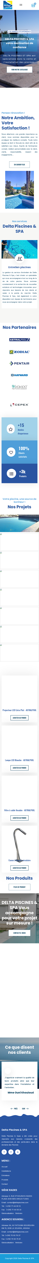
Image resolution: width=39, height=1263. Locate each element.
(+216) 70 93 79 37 (12, 1235)
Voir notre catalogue (19, 69)
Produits (5, 1180)
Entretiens (5, 1175)
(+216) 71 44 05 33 (13, 1210)
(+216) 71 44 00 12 (13, 1206)
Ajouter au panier (19, 718)
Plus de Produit (20, 887)
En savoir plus (19, 164)
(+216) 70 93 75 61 (13, 1239)
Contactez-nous (19, 933)
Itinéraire (18, 1213)
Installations (6, 1171)
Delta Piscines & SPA (26, 1258)
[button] (14, 1108)
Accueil (4, 1167)
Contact (5, 1184)
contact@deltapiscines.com (17, 1202)
